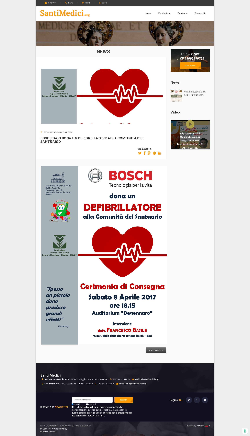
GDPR (104, 3)
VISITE (87, 3)
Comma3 (203, 426)
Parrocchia (200, 13)
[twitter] (189, 400)
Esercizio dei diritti (48, 431)
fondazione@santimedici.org (132, 384)
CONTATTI (52, 3)
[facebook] (197, 400)
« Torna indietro (156, 350)
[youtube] (205, 400)
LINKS (70, 3)
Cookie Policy (60, 429)
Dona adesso (190, 65)
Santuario (183, 13)
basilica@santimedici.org (147, 379)
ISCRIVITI (123, 400)
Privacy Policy (47, 429)
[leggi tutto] (176, 96)
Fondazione (164, 13)
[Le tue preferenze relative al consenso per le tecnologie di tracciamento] (245, 431)
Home (148, 13)
